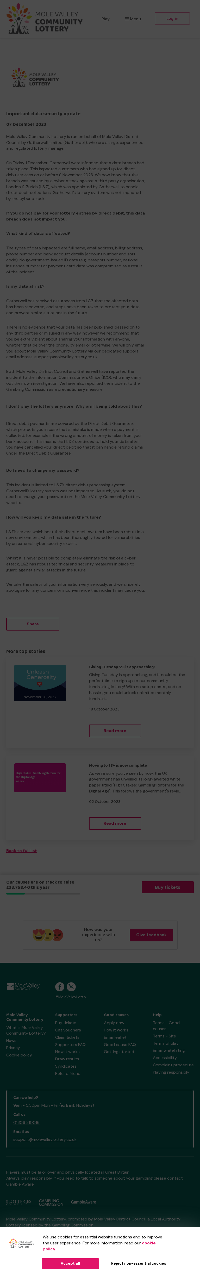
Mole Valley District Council (120, 1219)
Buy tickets (167, 887)
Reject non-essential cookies (138, 1263)
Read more (115, 730)
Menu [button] (135, 19)
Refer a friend (67, 1073)
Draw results (67, 1059)
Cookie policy (19, 1055)
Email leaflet (115, 1037)
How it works (67, 1051)
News (11, 1040)
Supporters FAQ (70, 1044)
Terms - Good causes (166, 1025)
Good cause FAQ (120, 1044)
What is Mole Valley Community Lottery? (26, 1030)
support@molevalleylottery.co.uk (45, 1139)
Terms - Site (164, 1036)
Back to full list (21, 850)
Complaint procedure (173, 1065)
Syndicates (66, 1066)
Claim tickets (67, 1037)
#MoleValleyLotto (70, 997)
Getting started (119, 1051)
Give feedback (151, 934)
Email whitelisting (169, 1050)
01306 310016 (26, 1122)
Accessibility (165, 1057)
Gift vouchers (68, 1030)
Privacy (13, 1047)
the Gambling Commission (68, 1225)
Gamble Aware (20, 1184)
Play (106, 19)
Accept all (70, 1263)
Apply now (114, 1022)
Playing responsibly (171, 1072)
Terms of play (166, 1043)
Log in (172, 18)
